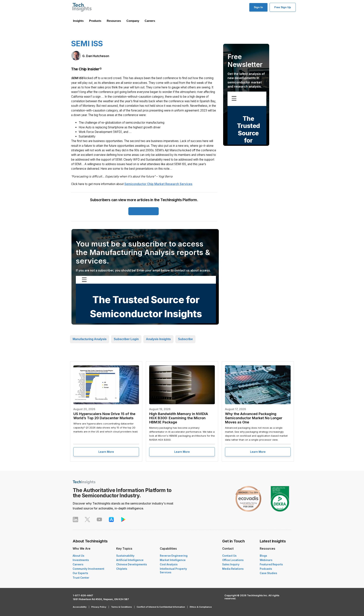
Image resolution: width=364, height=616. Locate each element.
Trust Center (81, 577)
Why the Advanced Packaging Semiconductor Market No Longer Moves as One (253, 418)
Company (132, 20)
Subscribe (185, 339)
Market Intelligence (173, 560)
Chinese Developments (131, 564)
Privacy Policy (98, 607)
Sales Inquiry (230, 564)
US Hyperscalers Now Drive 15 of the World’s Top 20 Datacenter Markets (104, 416)
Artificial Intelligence (130, 560)
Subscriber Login (143, 211)
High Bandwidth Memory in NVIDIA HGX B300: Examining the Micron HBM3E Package (178, 418)
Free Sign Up (282, 7)
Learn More (106, 451)
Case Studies (268, 573)
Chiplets (121, 568)
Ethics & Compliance (201, 607)
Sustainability (125, 555)
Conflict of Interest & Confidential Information (161, 607)
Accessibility (80, 607)
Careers (150, 20)
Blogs (263, 555)
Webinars (266, 560)
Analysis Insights (158, 339)
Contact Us (229, 555)
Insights (78, 20)
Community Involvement (88, 568)
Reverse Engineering (173, 555)
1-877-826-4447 (83, 595)
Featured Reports (271, 564)
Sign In (258, 7)
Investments (81, 560)
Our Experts (80, 573)
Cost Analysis (169, 564)
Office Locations (233, 560)
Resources (114, 20)
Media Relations (233, 568)
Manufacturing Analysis (90, 339)
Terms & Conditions (121, 607)
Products (95, 20)
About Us (78, 555)
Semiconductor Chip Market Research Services (158, 184)
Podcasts (266, 568)
